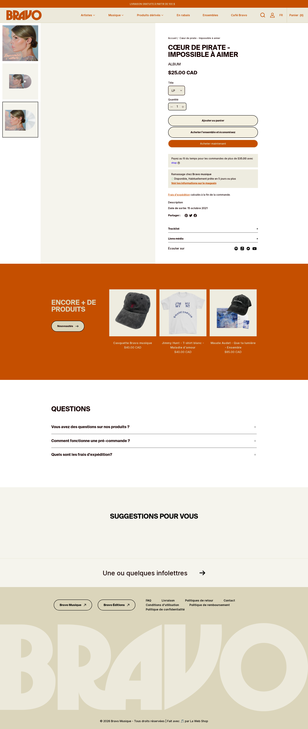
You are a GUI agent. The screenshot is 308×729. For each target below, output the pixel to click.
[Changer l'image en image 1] (20, 43)
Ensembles (210, 15)
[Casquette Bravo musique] (132, 312)
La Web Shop (199, 721)
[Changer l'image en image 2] (20, 81)
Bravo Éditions (114, 605)
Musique (114, 15)
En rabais (183, 15)
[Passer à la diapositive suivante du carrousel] (260, 313)
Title (171, 82)
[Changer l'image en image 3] (20, 119)
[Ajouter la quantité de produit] (171, 107)
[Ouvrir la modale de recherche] (262, 15)
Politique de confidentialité (165, 609)
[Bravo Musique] (24, 15)
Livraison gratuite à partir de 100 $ (152, 4)
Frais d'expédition (179, 194)
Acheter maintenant (213, 143)
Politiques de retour (199, 600)
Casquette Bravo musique (132, 343)
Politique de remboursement (209, 605)
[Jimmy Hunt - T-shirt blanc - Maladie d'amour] (182, 312)
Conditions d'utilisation (162, 605)
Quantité (173, 99)
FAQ (148, 600)
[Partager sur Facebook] (195, 215)
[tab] (213, 229)
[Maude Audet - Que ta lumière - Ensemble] (233, 312)
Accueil (172, 38)
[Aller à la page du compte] (272, 15)
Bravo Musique (70, 605)
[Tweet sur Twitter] (191, 215)
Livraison (168, 600)
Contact (229, 600)
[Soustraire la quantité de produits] (183, 107)
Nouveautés (65, 326)
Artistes (86, 15)
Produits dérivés (148, 15)
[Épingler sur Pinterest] (186, 215)
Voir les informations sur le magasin (193, 183)
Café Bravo (239, 15)
